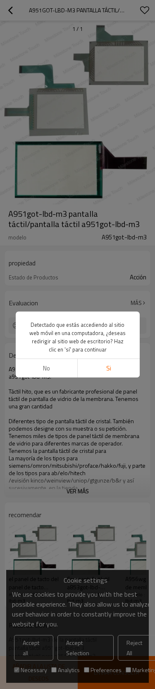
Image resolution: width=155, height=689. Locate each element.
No (46, 368)
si (108, 368)
